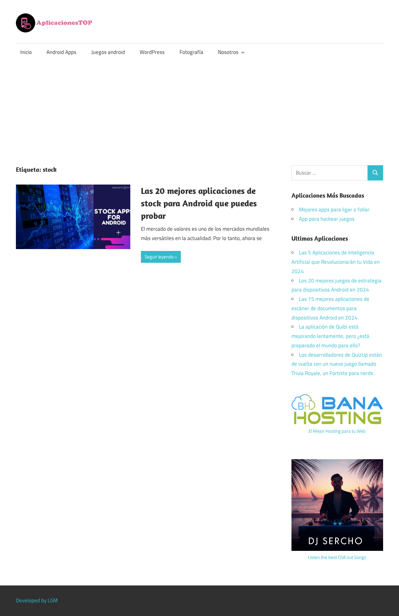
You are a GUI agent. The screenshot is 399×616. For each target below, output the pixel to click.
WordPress (152, 52)
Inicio (26, 52)
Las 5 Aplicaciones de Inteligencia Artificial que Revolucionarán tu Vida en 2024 (335, 261)
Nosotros (228, 52)
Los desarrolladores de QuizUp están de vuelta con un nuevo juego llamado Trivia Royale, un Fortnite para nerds (336, 364)
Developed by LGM (37, 600)
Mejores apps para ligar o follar (334, 209)
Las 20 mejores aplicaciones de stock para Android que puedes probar (199, 203)
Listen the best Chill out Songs (337, 557)
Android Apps (61, 52)
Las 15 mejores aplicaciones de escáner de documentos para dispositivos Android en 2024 (330, 308)
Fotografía (191, 52)
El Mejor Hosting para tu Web (337, 431)
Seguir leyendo (159, 256)
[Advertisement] (199, 108)
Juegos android (108, 52)
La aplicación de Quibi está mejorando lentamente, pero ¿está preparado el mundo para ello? (330, 336)
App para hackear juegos (326, 219)
